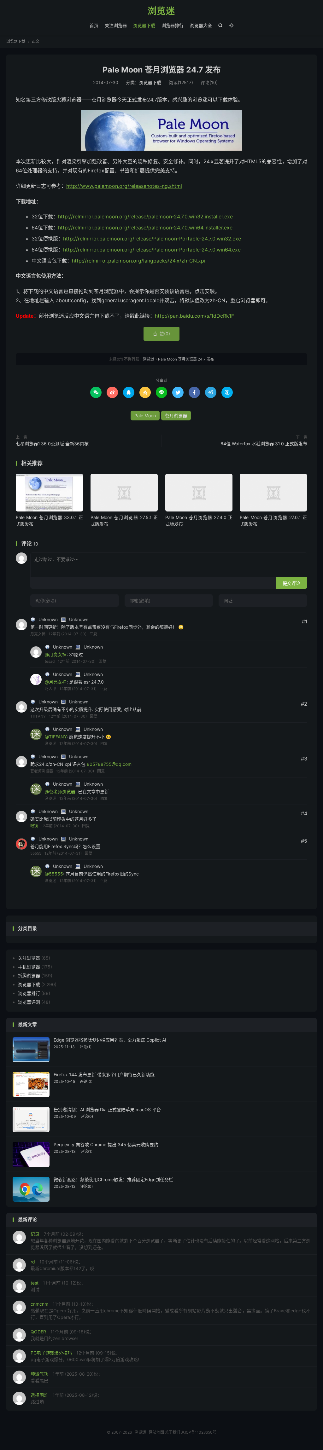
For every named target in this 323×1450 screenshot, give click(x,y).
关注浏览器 (116, 25)
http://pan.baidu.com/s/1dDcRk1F (194, 316)
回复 (93, 634)
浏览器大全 (201, 25)
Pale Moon (145, 415)
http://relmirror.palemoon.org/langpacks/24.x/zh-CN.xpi (138, 260)
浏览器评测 (29, 1002)
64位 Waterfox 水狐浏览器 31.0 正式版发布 (263, 443)
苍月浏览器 (176, 415)
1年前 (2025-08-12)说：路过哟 (66, 1398)
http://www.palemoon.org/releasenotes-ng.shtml (124, 186)
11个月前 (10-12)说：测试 (58, 1286)
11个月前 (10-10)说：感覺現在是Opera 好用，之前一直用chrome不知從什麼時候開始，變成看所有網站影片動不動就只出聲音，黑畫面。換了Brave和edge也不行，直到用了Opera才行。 (170, 1310)
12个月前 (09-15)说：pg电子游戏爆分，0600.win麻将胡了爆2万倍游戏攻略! (85, 1356)
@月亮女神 (56, 654)
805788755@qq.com (109, 764)
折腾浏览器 (29, 975)
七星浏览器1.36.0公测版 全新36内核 (52, 443)
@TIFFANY (56, 736)
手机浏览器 (29, 966)
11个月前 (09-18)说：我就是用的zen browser (62, 1335)
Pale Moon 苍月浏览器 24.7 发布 (162, 69)
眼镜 (34, 825)
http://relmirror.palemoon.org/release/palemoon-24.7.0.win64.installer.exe (145, 227)
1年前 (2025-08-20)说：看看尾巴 (67, 1377)
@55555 (54, 873)
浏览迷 (161, 11)
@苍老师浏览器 (60, 791)
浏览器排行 (173, 25)
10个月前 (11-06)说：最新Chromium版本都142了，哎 (62, 1265)
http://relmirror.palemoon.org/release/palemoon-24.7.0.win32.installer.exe (145, 216)
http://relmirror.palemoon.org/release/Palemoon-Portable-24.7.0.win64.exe (152, 249)
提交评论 (291, 583)
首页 (94, 25)
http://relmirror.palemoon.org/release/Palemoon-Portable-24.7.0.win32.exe (152, 238)
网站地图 (156, 1432)
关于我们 (172, 1432)
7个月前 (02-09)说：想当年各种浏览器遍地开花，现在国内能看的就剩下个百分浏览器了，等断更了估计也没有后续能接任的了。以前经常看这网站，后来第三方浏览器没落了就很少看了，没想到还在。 (170, 1240)
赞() (161, 333)
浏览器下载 (144, 25)
